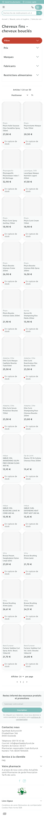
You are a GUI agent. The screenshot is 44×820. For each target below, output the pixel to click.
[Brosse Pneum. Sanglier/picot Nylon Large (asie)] (11, 541)
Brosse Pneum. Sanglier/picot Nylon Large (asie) (11, 558)
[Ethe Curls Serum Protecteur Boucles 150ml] (11, 394)
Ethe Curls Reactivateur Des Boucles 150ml (30, 363)
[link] (17, 682)
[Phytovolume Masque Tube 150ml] (32, 111)
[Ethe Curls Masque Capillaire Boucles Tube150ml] (11, 346)
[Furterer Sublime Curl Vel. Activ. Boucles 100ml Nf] (32, 634)
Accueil (4, 19)
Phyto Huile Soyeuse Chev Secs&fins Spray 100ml (11, 128)
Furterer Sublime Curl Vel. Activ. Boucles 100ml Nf (32, 650)
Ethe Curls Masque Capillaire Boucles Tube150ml (10, 363)
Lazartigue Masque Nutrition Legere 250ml (31, 175)
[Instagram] (24, 781)
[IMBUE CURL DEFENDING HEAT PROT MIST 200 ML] (32, 494)
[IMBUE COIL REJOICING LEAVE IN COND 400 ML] (11, 494)
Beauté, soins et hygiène (19, 19)
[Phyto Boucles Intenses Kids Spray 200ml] (32, 251)
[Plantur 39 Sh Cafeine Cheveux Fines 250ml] (32, 444)
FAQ (3, 760)
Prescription (32, 772)
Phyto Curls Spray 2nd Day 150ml (10, 221)
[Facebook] (19, 781)
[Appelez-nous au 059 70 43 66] (32, 7)
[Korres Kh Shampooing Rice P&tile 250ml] (32, 299)
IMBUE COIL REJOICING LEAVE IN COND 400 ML (11, 510)
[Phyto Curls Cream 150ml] (32, 206)
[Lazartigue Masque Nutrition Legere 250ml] (32, 159)
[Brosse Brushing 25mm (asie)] (32, 541)
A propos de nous (9, 769)
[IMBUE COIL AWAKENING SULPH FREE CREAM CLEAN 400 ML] (11, 444)
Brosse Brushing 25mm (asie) (30, 556)
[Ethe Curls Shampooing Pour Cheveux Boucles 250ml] (32, 394)
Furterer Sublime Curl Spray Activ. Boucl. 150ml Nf (11, 650)
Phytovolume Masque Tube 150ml (32, 126)
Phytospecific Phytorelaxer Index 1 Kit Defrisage (11, 175)
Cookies (5, 807)
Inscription (22, 710)
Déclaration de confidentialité (29, 805)
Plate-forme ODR (15, 807)
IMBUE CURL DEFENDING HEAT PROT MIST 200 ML (31, 510)
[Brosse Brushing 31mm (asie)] (32, 589)
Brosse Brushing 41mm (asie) (9, 604)
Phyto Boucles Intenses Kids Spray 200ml (31, 268)
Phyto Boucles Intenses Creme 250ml (9, 268)
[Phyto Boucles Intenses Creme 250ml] (11, 251)
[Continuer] (26, 682)
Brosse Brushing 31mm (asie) (30, 604)
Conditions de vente (10, 805)
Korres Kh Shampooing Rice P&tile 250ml (31, 315)
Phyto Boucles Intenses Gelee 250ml (11, 314)
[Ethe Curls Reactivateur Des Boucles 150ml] (32, 346)
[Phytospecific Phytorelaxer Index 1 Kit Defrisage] (11, 159)
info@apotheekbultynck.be (22, 743)
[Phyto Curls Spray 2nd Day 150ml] (11, 206)
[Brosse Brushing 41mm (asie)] (11, 589)
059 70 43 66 (18, 740)
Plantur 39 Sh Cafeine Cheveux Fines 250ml (32, 459)
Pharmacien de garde (16, 772)
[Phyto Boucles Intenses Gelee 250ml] (11, 299)
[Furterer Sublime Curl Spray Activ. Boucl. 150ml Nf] (11, 634)
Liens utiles (23, 769)
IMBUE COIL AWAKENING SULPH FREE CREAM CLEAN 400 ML (11, 462)
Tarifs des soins (9, 774)
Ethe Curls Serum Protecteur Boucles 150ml (10, 410)
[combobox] (19, 13)
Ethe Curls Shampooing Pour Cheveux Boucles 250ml (31, 412)
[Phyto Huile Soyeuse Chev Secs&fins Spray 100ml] (11, 111)
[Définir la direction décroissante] (32, 95)
